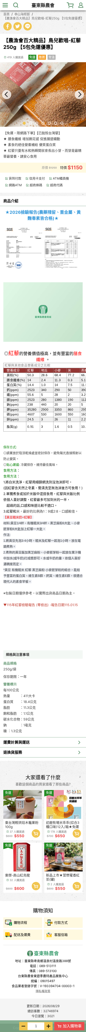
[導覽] (5, 5)
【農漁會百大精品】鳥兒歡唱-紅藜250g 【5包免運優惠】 (43, 18)
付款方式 (61, 923)
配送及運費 (22, 935)
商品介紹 (10, 201)
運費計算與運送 (16, 742)
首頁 (6, 14)
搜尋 (15, 5)
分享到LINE (27, 26)
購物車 (70, 5)
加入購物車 (72, 1026)
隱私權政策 (43, 991)
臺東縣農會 (43, 5)
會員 (81, 5)
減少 (23, 1026)
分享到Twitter (17, 26)
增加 (48, 1026)
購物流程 (20, 923)
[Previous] (6, 94)
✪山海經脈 (22, 14)
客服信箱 (61, 935)
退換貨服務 (12, 752)
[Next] (79, 94)
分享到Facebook (7, 26)
